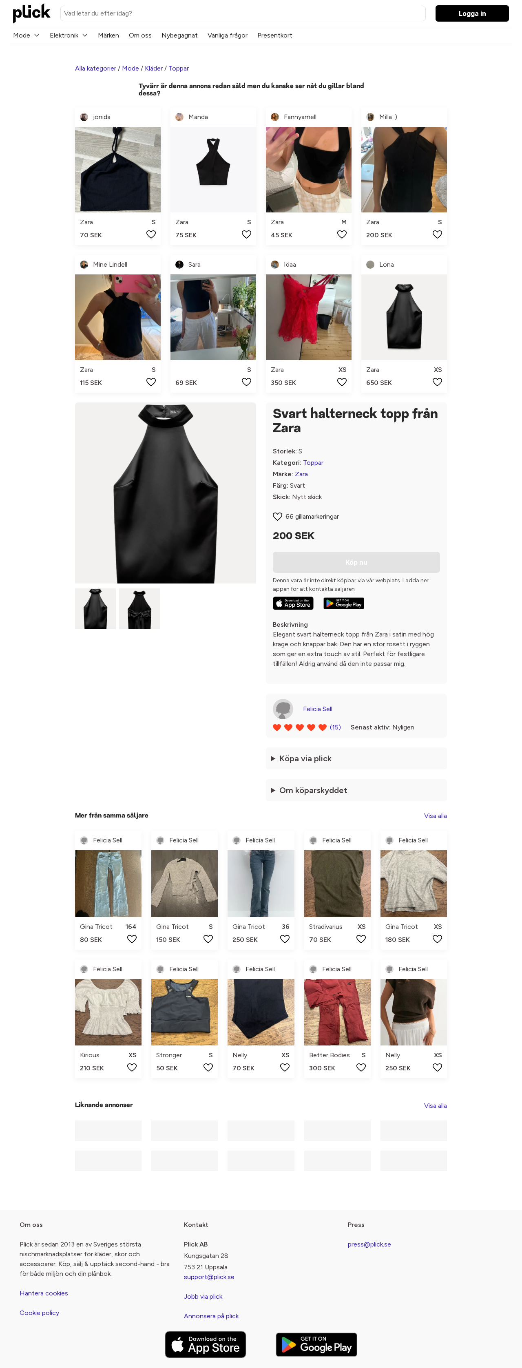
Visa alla (435, 816)
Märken (108, 35)
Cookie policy (39, 1313)
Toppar (178, 68)
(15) (335, 727)
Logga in (472, 13)
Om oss (140, 35)
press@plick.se (369, 1244)
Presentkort (274, 35)
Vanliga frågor (228, 35)
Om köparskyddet (313, 790)
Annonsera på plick (211, 1316)
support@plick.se (209, 1277)
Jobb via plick (203, 1296)
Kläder (154, 68)
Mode (21, 35)
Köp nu (356, 562)
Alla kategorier (95, 68)
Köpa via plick (305, 758)
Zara (301, 474)
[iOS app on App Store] (293, 603)
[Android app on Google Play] (343, 603)
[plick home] (32, 13)
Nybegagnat (179, 35)
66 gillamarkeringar (312, 516)
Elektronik (64, 35)
